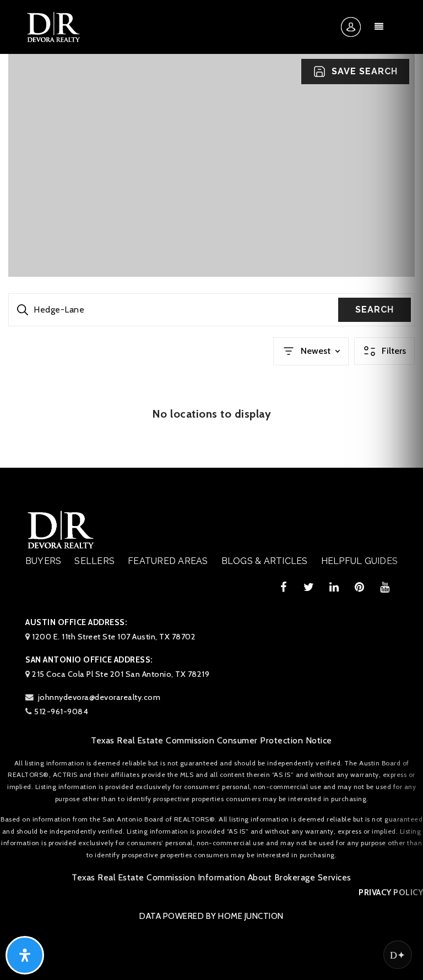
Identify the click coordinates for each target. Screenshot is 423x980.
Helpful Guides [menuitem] (359, 561)
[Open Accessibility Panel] (25, 955)
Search (374, 309)
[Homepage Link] (53, 26)
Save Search (365, 71)
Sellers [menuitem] (94, 561)
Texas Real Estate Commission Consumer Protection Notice (211, 740)
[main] (211, 234)
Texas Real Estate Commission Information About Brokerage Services (211, 877)
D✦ (397, 954)
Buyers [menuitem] (43, 561)
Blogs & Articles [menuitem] (264, 561)
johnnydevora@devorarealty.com (99, 697)
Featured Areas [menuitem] (168, 561)
